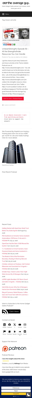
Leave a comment (9, 105)
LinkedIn (4, 327)
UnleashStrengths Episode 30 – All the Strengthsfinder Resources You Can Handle (15, 51)
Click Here (14, 311)
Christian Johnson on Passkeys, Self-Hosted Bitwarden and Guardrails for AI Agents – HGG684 (16, 266)
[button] (28, 394)
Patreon (4, 334)
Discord (25, 334)
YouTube (20, 327)
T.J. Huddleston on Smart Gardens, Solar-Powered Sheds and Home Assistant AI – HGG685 (15, 251)
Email (25, 327)
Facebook (9, 327)
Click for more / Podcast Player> (12, 98)
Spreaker (15, 334)
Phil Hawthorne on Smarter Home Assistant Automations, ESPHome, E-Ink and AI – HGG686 (15, 238)
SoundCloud (20, 335)
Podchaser (9, 334)
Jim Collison (23, 57)
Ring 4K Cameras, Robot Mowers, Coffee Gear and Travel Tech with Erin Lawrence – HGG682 (15, 295)
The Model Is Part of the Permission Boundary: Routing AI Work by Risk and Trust (14, 259)
